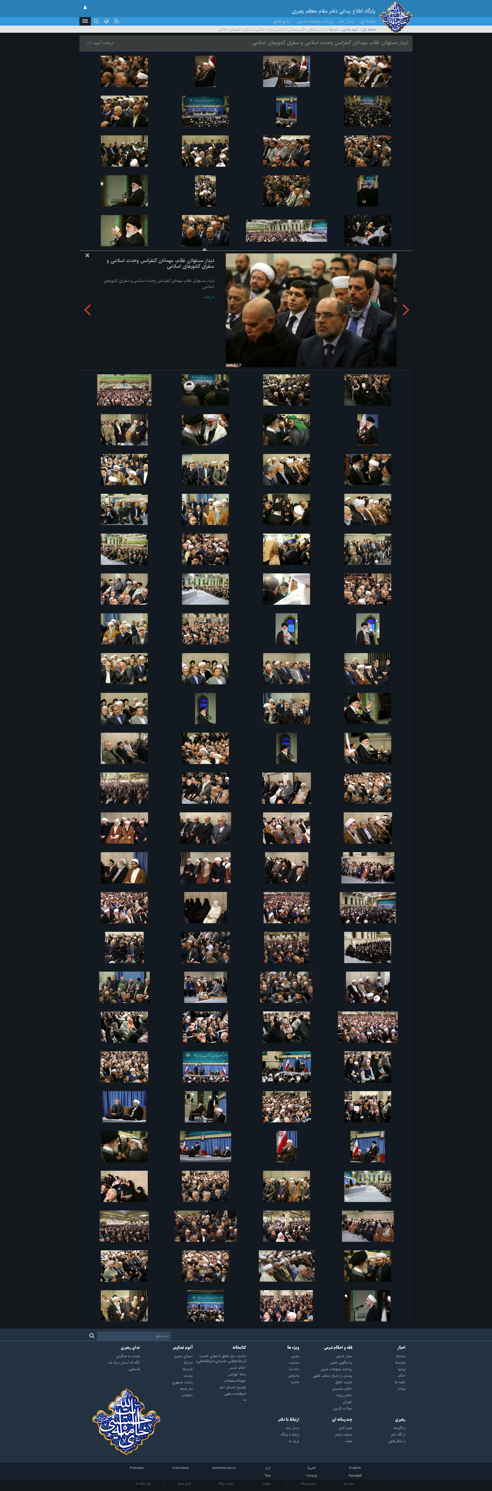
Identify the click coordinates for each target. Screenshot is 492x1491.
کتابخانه (239, 1348)
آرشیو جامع (282, 21)
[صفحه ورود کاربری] (85, 7)
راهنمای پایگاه (307, 1483)
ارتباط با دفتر (288, 1419)
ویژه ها (293, 1348)
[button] (85, 21)
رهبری (400, 1419)
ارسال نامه (346, 21)
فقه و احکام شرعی (338, 1348)
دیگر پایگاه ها (143, 1483)
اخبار (401, 1348)
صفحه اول (368, 21)
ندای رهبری (130, 1348)
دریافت (208, 297)
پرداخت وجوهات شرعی (315, 21)
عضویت (267, 1483)
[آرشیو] (219, 1400)
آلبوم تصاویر (350, 29)
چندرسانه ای (342, 1419)
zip (89, 43)
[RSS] (117, 21)
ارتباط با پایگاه (225, 1483)
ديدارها (333, 29)
